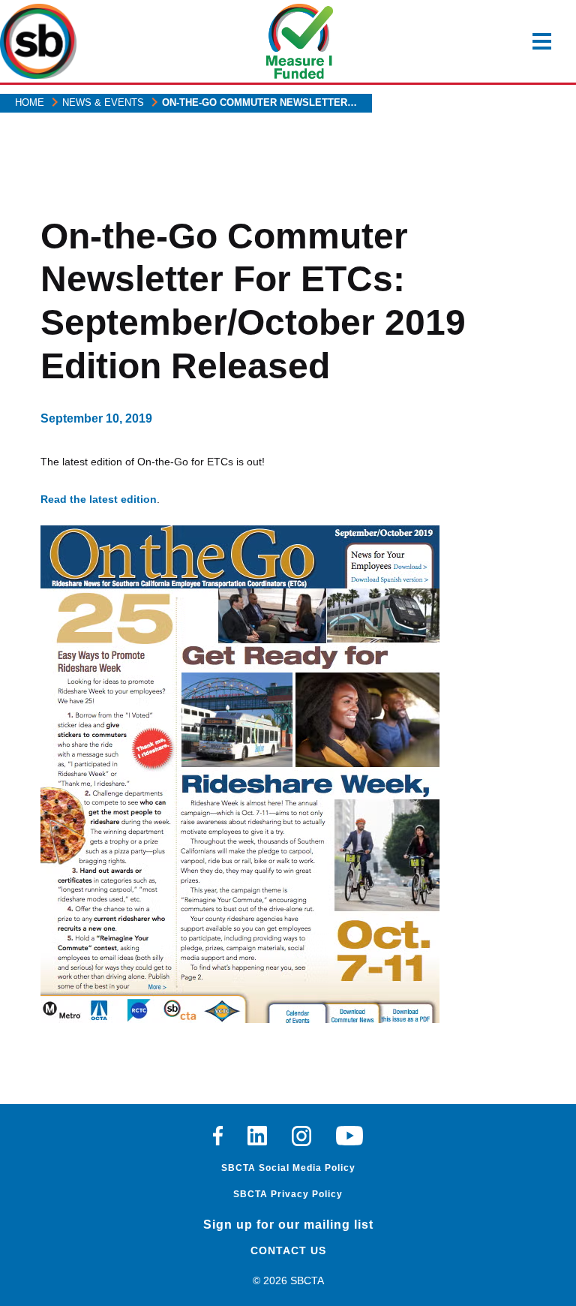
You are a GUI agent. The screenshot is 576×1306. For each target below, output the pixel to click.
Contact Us (288, 1250)
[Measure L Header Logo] (300, 41)
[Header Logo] (38, 41)
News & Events (103, 102)
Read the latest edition (98, 499)
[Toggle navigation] (542, 41)
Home (29, 102)
